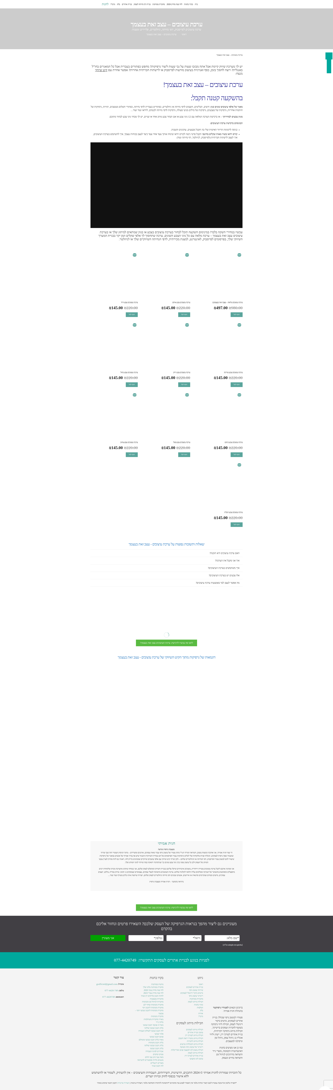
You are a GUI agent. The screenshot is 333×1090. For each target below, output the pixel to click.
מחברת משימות (157, 1016)
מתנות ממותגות (157, 984)
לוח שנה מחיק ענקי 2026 (153, 990)
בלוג (201, 1010)
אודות (200, 1013)
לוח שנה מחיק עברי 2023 (153, 993)
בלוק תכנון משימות (156, 1042)
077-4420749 (125, 960)
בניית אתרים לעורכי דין (232, 1034)
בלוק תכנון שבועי (156, 1048)
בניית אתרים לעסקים (194, 987)
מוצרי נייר (217, 1051)
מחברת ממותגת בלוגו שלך (153, 987)
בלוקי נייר (159, 1022)
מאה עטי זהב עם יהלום (154, 1057)
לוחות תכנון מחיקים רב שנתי (152, 996)
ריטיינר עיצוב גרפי (196, 996)
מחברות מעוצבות (156, 999)
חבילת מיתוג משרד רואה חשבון (190, 1038)
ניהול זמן (220, 1054)
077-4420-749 (111, 990)
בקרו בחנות (198, 1005)
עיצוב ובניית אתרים (195, 1032)
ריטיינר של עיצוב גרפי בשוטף (191, 1047)
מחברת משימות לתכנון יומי (152, 1007)
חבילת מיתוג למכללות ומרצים (191, 1044)
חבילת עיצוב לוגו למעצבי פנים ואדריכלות (187, 1050)
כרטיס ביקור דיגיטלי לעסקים (191, 993)
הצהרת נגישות (136, 1083)
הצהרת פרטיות (123, 1083)
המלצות (200, 1007)
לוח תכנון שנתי (157, 1066)
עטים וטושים (158, 1054)
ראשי (184, 34)
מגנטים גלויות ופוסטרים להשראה (150, 1060)
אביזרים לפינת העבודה (154, 1051)
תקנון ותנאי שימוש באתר (107, 1083)
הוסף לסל (237, 314)
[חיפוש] (98, 4)
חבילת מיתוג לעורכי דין (194, 1035)
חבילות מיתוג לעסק (195, 1002)
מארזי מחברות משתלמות (153, 1019)
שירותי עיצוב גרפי (196, 990)
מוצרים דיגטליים (157, 1063)
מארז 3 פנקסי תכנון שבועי (153, 1025)
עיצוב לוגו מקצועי (196, 1059)
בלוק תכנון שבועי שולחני (153, 1028)
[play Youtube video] (166, 185)
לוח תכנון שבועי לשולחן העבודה (150, 1031)
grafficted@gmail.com (106, 984)
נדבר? (200, 1016)
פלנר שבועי (159, 1034)
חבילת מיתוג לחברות (195, 1041)
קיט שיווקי (101, 70)
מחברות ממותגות (196, 999)
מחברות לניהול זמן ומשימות (152, 1002)
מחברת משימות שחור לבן (153, 1005)
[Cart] (93, 4)
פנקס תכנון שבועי (156, 1037)
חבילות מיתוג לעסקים (194, 1029)
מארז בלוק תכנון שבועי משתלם (151, 1040)
